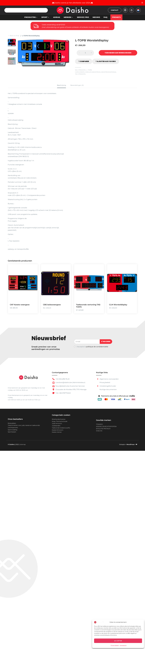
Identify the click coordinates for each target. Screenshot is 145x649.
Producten (30, 17)
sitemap (23, 444)
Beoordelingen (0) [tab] (77, 85)
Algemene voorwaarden (109, 379)
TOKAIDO (99, 424)
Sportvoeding (12, 429)
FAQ (105, 17)
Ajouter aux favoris (106, 61)
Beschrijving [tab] (61, 85)
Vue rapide (34, 299)
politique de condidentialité (97, 347)
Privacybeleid (115, 645)
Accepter (118, 641)
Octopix (122, 444)
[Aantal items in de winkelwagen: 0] (131, 10)
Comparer (84, 61)
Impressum (123, 645)
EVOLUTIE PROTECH (103, 428)
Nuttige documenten (108, 389)
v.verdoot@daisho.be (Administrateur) (70, 382)
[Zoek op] (45, 10)
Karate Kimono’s (57, 430)
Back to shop (14, 36)
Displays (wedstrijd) (93, 72)
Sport (44, 17)
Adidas (56, 17)
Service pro (83, 17)
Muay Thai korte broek (59, 421)
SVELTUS (99, 431)
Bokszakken (12, 423)
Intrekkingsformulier (107, 386)
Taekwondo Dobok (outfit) (61, 428)
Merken (67, 17)
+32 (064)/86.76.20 (62, 379)
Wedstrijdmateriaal (108, 72)
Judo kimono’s (57, 423)
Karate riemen (57, 432)
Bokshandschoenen (58, 419)
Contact (114, 10)
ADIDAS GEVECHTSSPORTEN (106, 426)
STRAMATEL (82, 74)
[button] (67, 41)
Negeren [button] (142, 3)
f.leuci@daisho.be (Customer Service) (70, 386)
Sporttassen (12, 432)
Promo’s (116, 17)
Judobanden (56, 425)
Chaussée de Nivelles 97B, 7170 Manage (71, 389)
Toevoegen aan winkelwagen (118, 53)
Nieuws (96, 17)
